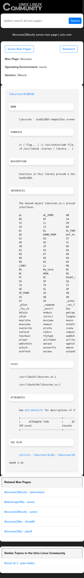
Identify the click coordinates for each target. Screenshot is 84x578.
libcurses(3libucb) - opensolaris (24, 492)
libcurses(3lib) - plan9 (18, 531)
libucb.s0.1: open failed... (20, 563)
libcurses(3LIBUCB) (22, 94)
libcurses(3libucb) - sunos (20, 511)
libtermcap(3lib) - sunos (19, 502)
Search (75, 20)
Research (69, 49)
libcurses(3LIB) (44, 455)
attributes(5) (34, 410)
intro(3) (24, 455)
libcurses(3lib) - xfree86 (19, 521)
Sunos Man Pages (19, 49)
